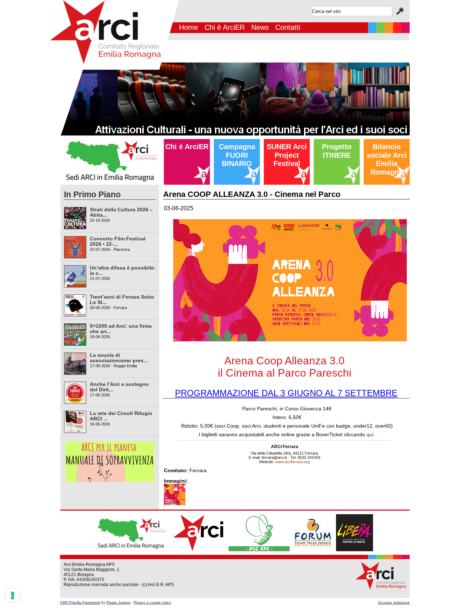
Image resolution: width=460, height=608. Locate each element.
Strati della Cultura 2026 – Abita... (121, 212)
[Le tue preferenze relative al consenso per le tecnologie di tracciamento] (12, 595)
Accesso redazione (394, 602)
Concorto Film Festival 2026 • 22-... (118, 241)
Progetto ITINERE (336, 151)
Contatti (287, 27)
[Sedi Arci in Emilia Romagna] (109, 183)
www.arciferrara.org (292, 462)
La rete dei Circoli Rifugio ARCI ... (121, 416)
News (260, 27)
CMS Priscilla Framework (80, 602)
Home (188, 27)
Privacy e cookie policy (152, 602)
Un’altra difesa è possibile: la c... (123, 270)
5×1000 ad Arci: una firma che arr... (121, 328)
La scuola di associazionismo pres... (119, 357)
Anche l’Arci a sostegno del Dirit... (119, 386)
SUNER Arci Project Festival (287, 155)
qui (370, 434)
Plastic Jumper (118, 602)
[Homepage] (114, 68)
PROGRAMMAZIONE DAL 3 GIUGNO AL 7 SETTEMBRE (286, 393)
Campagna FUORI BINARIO (237, 155)
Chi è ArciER (224, 27)
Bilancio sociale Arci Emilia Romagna (387, 159)
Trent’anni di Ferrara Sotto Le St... (122, 299)
